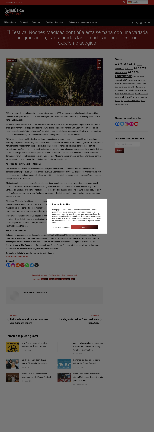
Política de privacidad (61, 227)
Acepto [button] (84, 227)
